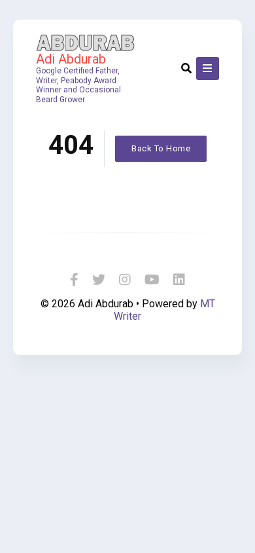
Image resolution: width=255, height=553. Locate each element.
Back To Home (160, 148)
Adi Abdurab (71, 59)
